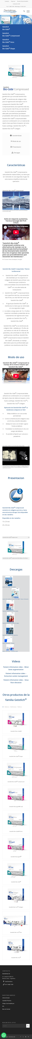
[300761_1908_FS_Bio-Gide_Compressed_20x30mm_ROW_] (16, 69)
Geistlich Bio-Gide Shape (16, 756)
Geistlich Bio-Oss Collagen (16, 907)
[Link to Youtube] (25, 1036)
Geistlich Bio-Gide (16, 882)
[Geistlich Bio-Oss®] (16, 945)
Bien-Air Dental (6, 1009)
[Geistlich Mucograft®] (16, 844)
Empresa (13, 1)
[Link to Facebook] (20, 1036)
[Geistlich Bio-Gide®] (16, 870)
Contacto (7, 1)
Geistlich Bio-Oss (16, 957)
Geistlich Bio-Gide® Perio (16, 831)
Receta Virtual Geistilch (22, 1)
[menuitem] (7, 1)
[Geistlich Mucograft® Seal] (16, 795)
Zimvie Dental (5, 998)
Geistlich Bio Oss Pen (16, 932)
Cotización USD (16, 4)
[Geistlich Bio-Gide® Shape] (16, 744)
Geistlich (5, 27)
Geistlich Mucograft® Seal (16, 806)
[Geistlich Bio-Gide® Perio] (16, 820)
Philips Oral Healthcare (8, 1003)
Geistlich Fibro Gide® (16, 731)
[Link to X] (23, 1036)
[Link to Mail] (28, 1036)
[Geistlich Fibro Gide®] (16, 719)
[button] (3, 1035)
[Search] (23, 11)
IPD (3, 1006)
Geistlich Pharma (6, 1000)
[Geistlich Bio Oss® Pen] (16, 920)
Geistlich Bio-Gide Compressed (16, 781)
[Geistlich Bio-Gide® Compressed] (16, 770)
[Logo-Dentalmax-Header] (13, 11)
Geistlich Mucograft (16, 856)
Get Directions (8, 981)
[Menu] (27, 11)
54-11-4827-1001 (9, 984)
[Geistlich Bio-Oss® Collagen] (16, 895)
